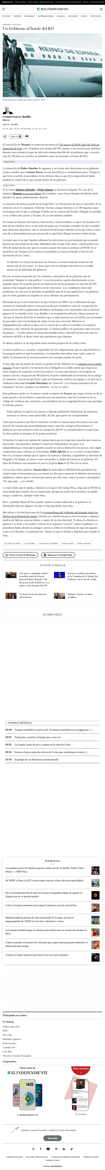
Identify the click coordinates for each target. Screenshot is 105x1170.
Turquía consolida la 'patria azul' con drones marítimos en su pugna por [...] (53, 729)
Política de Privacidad (14, 1156)
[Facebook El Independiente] (40, 1149)
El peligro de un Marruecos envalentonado (36, 759)
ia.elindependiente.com (27, 1115)
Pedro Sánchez (84, 544)
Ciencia (61, 16)
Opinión (6, 16)
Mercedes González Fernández (17, 1055)
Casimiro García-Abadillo (17, 116)
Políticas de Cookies (91, 1156)
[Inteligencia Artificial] (27, 1109)
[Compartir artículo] (5, 136)
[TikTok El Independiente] (72, 1149)
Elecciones (30, 544)
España (17, 16)
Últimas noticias (20, 2)
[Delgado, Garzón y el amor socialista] (59, 596)
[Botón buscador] (101, 9)
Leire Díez (7, 1051)
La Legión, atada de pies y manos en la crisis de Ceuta (42, 744)
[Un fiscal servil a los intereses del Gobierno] (11, 596)
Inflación (86, 2)
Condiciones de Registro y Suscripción (65, 1156)
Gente (84, 16)
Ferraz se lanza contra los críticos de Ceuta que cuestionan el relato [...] (51, 752)
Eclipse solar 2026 (11, 1026)
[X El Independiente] (33, 1149)
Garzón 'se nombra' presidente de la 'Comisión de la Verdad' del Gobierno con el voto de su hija (83, 576)
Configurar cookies (53, 1160)
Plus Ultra (7, 1035)
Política (16, 24)
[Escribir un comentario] (27, 136)
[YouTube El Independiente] (48, 1149)
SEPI (5, 1030)
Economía (29, 16)
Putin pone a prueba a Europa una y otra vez (37, 737)
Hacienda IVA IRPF (97, 2)
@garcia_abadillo (10, 124)
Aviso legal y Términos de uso (37, 1156)
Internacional (46, 16)
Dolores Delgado (13, 544)
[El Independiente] (52, 9)
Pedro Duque (67, 544)
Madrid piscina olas (46, 2)
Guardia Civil (9, 1047)
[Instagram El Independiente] (56, 1149)
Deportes (96, 16)
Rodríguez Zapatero (12, 1039)
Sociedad (73, 16)
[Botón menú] (3, 9)
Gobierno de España (48, 544)
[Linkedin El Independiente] (64, 1149)
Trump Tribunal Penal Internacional (68, 2)
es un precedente (27, 193)
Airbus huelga (33, 2)
